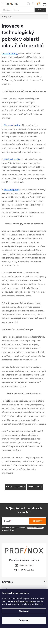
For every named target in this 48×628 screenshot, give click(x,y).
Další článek (35, 487)
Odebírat (37, 521)
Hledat (40, 10)
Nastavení (24, 611)
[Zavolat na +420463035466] (28, 3)
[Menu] (44, 3)
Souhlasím (24, 620)
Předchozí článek (15, 487)
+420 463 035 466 (26, 570)
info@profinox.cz (26, 565)
